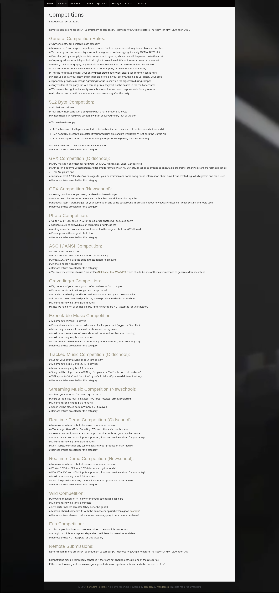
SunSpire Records (97, 586)
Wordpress (163, 586)
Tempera (149, 586)
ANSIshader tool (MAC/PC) (111, 272)
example (134, 510)
